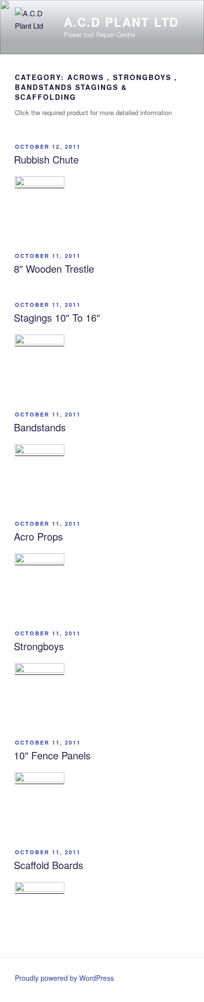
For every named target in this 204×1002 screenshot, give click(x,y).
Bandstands (40, 427)
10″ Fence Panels (52, 755)
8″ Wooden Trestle (54, 268)
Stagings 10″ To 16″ (57, 317)
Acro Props (38, 536)
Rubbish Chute (46, 159)
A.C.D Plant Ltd (121, 21)
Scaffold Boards (48, 865)
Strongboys (39, 646)
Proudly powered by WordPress (64, 978)
